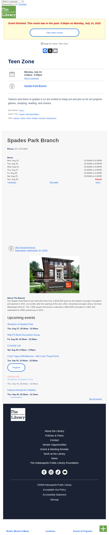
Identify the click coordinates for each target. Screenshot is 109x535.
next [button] (98, 182)
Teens (21, 110)
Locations (50, 531)
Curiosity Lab (14, 345)
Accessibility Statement (54, 494)
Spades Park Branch (35, 86)
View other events (54, 32)
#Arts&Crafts (51, 118)
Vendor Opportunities (54, 444)
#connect (42, 118)
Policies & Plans (54, 435)
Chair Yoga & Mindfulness (33, 356)
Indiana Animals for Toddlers (21, 390)
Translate (22, 4)
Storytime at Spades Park (20, 324)
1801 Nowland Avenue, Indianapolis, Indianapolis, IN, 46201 (31, 249)
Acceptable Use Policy (54, 490)
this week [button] (54, 182)
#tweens (17, 118)
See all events (95, 399)
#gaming (35, 118)
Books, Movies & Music (17, 531)
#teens (23, 118)
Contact (54, 440)
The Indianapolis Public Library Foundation (54, 462)
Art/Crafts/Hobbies (32, 114)
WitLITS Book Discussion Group (23, 335)
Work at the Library (54, 453)
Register (16, 367)
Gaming (22, 114)
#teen (29, 118)
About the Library (54, 431)
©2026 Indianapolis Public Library (54, 485)
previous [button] (12, 182)
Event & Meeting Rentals (54, 449)
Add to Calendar (31, 78)
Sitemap (54, 499)
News (54, 458)
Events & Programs (82, 531)
